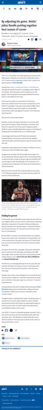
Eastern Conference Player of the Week (23, 87)
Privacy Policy (5, 400)
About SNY (4, 393)
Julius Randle (17, 83)
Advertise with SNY (14, 393)
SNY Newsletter (25, 393)
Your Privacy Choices (26, 400)
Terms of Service (14, 400)
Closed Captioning (7, 403)
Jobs (9, 396)
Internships (15, 396)
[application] (21, 60)
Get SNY (32, 393)
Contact (4, 396)
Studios (38, 393)
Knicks (6, 75)
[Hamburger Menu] (3, 2)
